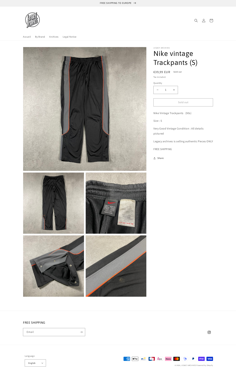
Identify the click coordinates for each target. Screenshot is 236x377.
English (32, 363)
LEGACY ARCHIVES (188, 365)
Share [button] (160, 158)
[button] (196, 20)
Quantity (157, 83)
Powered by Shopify (204, 365)
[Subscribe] (81, 332)
